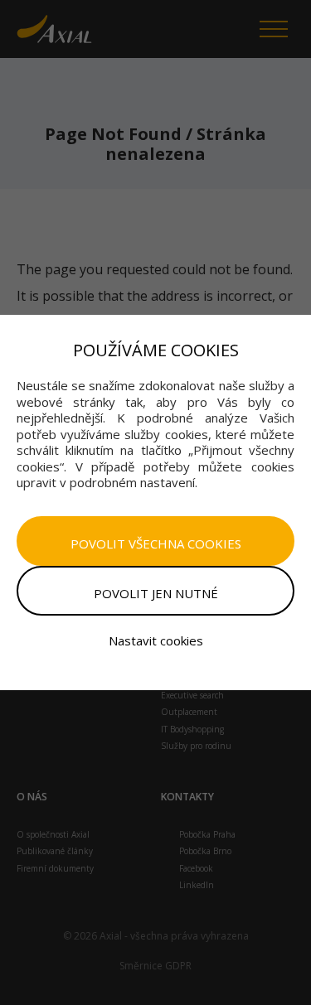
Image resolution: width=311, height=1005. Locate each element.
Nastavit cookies (156, 640)
